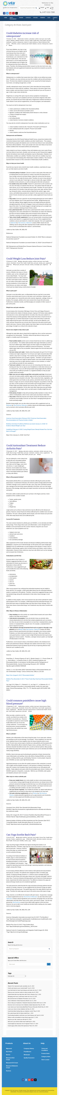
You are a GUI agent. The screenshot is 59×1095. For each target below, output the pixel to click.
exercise (27, 40)
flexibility (22, 840)
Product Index (45, 1053)
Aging (20, 261)
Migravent (9, 1048)
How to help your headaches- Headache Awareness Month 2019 (23, 1002)
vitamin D (26, 42)
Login (48, 7)
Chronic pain (16, 840)
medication (9, 42)
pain (44, 263)
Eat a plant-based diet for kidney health (17, 1013)
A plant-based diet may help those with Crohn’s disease (21, 994)
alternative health (32, 839)
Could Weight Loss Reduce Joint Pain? (26, 258)
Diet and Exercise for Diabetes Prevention (18, 998)
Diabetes (34, 43)
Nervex (8, 1054)
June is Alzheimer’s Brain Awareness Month (18, 1000)
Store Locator (45, 1059)
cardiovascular (14, 708)
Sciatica (13, 839)
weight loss (9, 264)
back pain (41, 38)
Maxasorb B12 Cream (10, 1058)
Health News (36, 40)
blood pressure (43, 706)
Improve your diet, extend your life (16, 1019)
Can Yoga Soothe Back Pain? (21, 834)
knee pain (27, 264)
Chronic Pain (20, 263)
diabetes (13, 40)
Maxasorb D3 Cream (12, 1062)
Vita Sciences (22, 222)
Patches (35, 17)
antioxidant (31, 38)
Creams (21, 17)
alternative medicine (24, 38)
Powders (42, 17)
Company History (29, 1048)
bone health (47, 38)
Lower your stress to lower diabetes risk (17, 1009)
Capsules (28, 17)
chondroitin (13, 263)
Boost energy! (13, 452)
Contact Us (55, 18)
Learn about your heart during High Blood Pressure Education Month (24, 1007)
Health (31, 40)
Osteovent (13, 222)
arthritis (37, 38)
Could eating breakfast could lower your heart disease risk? (22, 1015)
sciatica (26, 840)
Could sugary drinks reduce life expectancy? (18, 1025)
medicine (14, 42)
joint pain (48, 40)
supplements (49, 263)
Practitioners (27, 1051)
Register (42, 7)
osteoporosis (20, 42)
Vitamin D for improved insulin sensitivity (17, 986)
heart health (43, 40)
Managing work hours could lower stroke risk (19, 996)
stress (41, 452)
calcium (8, 40)
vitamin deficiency (33, 42)
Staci (11, 45)
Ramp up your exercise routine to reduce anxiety (19, 992)
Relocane (9, 405)
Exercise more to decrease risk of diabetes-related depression (23, 1004)
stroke (7, 709)
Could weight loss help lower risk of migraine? (19, 1023)
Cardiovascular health (26, 43)
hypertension (48, 708)
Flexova (35, 793)
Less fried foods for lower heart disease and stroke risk (21, 990)
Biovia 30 (21, 629)
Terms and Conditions (44, 1049)
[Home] (9, 3)
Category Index (45, 1056)
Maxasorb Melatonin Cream (12, 1066)
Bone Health (25, 454)
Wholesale (27, 1054)
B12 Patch (9, 1051)
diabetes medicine (19, 40)
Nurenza (8, 1070)
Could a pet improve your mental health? (18, 988)
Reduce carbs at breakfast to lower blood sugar (19, 1017)
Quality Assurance (29, 1057)
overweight (36, 264)
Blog (49, 17)
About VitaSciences (13, 18)
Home (5, 17)
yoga (24, 839)
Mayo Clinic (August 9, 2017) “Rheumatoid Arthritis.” (20, 675)
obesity (40, 263)
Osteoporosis (45, 43)
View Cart (52, 8)
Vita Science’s (28, 896)
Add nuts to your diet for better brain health (18, 1021)
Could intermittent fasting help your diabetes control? (20, 1011)
